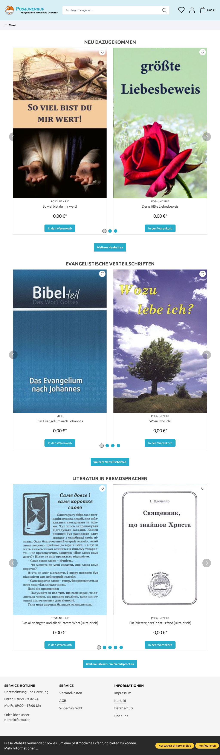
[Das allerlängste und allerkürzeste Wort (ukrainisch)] (60, 549)
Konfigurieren (207, 745)
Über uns (121, 716)
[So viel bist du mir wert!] (60, 123)
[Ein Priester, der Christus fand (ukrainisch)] (160, 549)
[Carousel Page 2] (110, 231)
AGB (62, 701)
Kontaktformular (17, 720)
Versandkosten (70, 693)
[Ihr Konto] (192, 10)
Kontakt (120, 701)
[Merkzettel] (181, 10)
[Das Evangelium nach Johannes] (60, 341)
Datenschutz (123, 708)
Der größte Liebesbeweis (160, 206)
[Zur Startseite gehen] (31, 10)
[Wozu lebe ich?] (160, 341)
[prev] (13, 136)
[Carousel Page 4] (118, 445)
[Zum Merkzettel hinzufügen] (102, 52)
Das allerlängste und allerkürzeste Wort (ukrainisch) (60, 623)
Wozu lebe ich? (160, 421)
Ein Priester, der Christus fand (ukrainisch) (160, 623)
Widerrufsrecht (70, 708)
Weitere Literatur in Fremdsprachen (110, 663)
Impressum (122, 693)
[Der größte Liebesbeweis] (160, 123)
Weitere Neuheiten (110, 247)
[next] (206, 136)
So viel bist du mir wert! (60, 206)
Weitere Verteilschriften (110, 461)
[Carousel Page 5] (121, 647)
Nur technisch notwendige (175, 745)
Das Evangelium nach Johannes (60, 421)
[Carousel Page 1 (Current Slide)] (104, 231)
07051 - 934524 (26, 699)
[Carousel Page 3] (115, 231)
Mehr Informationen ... (21, 748)
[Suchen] (165, 10)
